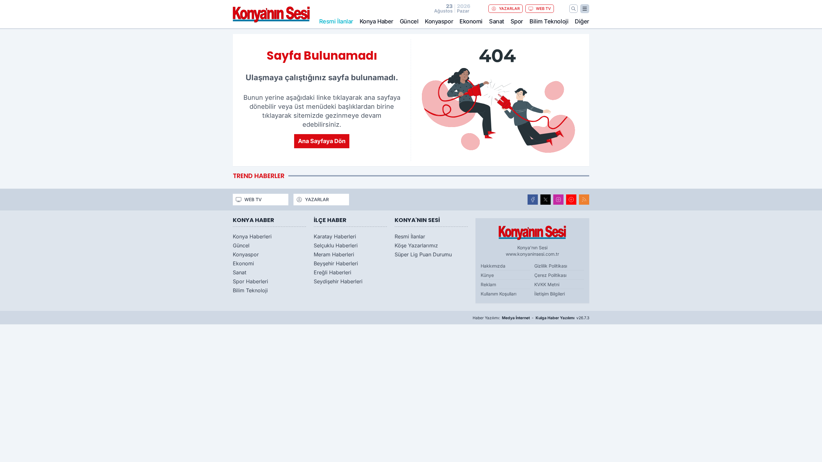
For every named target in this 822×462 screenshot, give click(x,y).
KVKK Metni (546, 284)
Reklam (488, 284)
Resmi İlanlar (410, 236)
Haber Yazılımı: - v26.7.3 (531, 317)
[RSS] (584, 199)
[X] (545, 199)
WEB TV (543, 8)
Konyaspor (439, 21)
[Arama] (573, 8)
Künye (487, 275)
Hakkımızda (493, 266)
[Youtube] (571, 199)
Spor (517, 21)
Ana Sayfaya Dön (321, 141)
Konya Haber (376, 21)
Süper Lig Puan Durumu (423, 254)
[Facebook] (533, 199)
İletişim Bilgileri (549, 293)
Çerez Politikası (550, 275)
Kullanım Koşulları (498, 293)
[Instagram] (558, 199)
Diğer (582, 21)
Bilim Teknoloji (548, 21)
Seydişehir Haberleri (338, 281)
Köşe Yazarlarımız (416, 245)
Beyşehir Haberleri (336, 263)
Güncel (409, 21)
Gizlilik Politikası (550, 266)
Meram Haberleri (334, 254)
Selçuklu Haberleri (336, 245)
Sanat (496, 21)
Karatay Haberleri (335, 236)
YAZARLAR (509, 8)
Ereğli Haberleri (332, 272)
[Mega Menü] (584, 8)
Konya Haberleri (252, 236)
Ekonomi (471, 21)
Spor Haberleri (250, 281)
